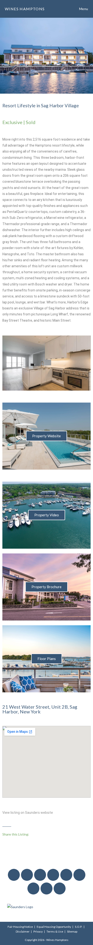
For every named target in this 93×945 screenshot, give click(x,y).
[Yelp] (46, 888)
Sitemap (72, 931)
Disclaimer (23, 931)
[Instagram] (27, 875)
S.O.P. (78, 926)
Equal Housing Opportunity (54, 926)
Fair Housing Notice (20, 926)
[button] (8, 363)
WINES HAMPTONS (25, 8)
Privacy (38, 931)
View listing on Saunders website (27, 812)
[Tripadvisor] (60, 888)
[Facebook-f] (14, 875)
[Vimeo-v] (66, 875)
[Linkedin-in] (79, 875)
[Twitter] (40, 875)
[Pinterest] (33, 888)
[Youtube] (53, 875)
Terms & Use (54, 931)
